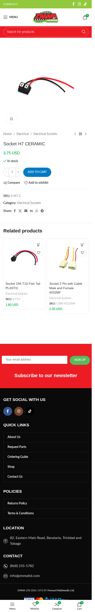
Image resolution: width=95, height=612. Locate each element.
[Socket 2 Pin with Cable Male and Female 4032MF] (68, 259)
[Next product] (85, 134)
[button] (39, 245)
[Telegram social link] (42, 211)
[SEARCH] (83, 32)
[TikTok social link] (85, 4)
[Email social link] (26, 211)
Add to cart (37, 172)
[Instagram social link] (79, 4)
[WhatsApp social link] (36, 211)
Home (7, 134)
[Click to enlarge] (12, 119)
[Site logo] (46, 17)
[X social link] (20, 211)
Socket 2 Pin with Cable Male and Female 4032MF (65, 288)
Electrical (23, 134)
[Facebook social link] (73, 4)
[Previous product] (75, 134)
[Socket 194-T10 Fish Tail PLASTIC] (24, 259)
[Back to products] (80, 134)
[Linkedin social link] (31, 211)
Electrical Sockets (45, 134)
